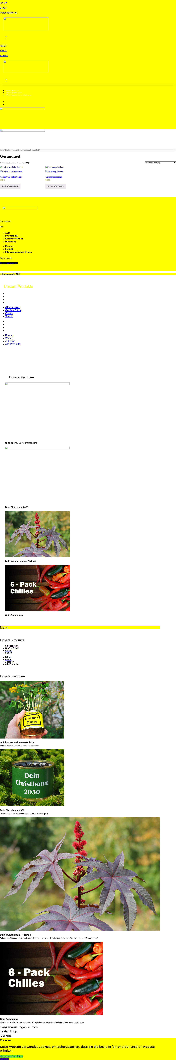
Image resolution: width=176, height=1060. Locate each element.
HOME (3, 3)
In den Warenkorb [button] (10, 186)
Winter (9, 324)
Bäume (9, 321)
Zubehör (10, 327)
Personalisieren (8, 12)
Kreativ (4, 55)
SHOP (3, 8)
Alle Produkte (12, 330)
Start (2, 150)
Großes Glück (13, 296)
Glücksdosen (12, 293)
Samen (9, 302)
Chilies (9, 299)
